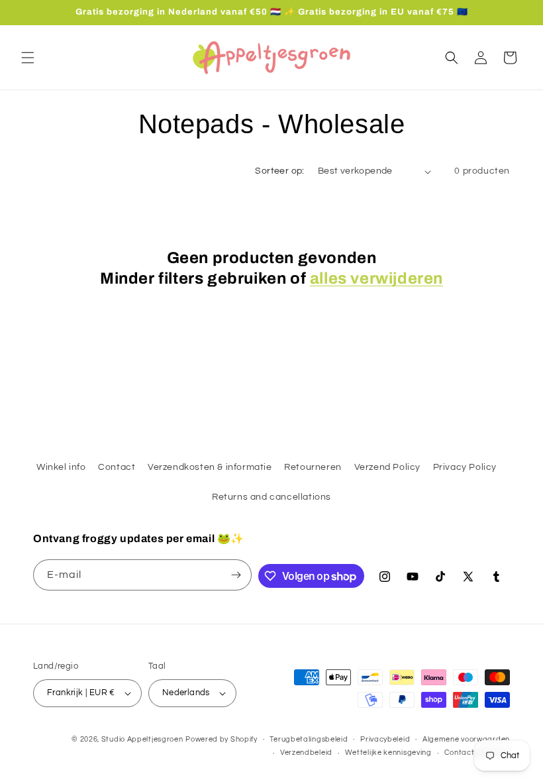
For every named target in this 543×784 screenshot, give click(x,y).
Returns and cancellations (271, 497)
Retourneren (313, 467)
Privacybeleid (385, 739)
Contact (116, 467)
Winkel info (61, 467)
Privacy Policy (465, 467)
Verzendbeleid (306, 752)
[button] (27, 57)
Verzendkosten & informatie (210, 467)
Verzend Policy (387, 467)
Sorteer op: (279, 171)
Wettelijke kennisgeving (388, 752)
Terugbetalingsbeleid (309, 739)
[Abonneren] (236, 574)
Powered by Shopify (221, 739)
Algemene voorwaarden (466, 739)
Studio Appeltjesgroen (142, 739)
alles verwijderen (376, 278)
